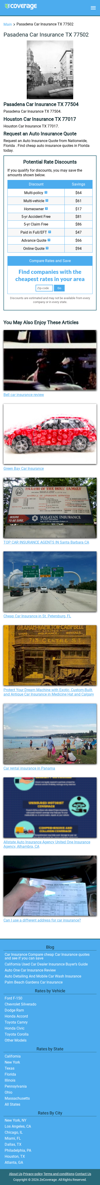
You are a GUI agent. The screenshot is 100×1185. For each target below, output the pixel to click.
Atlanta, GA (14, 1162)
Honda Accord (16, 1016)
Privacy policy (33, 1174)
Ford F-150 (13, 998)
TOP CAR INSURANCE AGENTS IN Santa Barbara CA (46, 542)
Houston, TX (15, 1156)
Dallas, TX (13, 1144)
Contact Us (83, 1174)
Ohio (8, 1092)
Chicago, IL (14, 1132)
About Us (15, 1174)
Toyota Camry (16, 1022)
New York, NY (16, 1120)
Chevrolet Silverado (20, 1004)
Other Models (16, 1040)
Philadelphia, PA (18, 1150)
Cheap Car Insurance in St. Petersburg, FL (37, 616)
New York (12, 1062)
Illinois (10, 1080)
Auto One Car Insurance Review (30, 970)
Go (59, 288)
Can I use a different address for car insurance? (42, 920)
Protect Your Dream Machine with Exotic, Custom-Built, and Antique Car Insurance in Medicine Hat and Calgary (48, 692)
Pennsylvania (16, 1086)
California (13, 1056)
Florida (10, 1074)
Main (7, 24)
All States (12, 1104)
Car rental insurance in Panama (29, 768)
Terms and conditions (58, 1174)
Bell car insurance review (23, 395)
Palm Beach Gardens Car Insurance (34, 982)
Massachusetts (17, 1098)
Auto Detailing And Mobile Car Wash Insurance (43, 976)
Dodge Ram (14, 1010)
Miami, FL (13, 1138)
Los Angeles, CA (18, 1126)
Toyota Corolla (17, 1034)
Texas (9, 1068)
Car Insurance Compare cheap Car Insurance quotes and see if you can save (47, 956)
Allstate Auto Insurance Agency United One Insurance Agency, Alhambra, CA (46, 844)
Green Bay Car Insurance (23, 468)
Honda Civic (14, 1028)
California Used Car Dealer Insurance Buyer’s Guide (46, 964)
